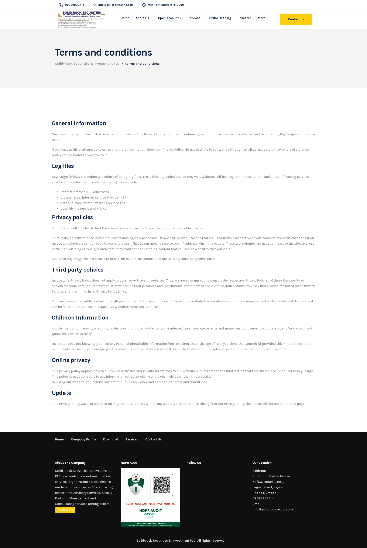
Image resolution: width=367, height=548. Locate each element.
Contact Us (153, 439)
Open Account (168, 18)
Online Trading (220, 18)
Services (194, 18)
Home (125, 18)
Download (110, 439)
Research (244, 18)
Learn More (65, 510)
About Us (142, 18)
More (261, 18)
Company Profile (83, 439)
